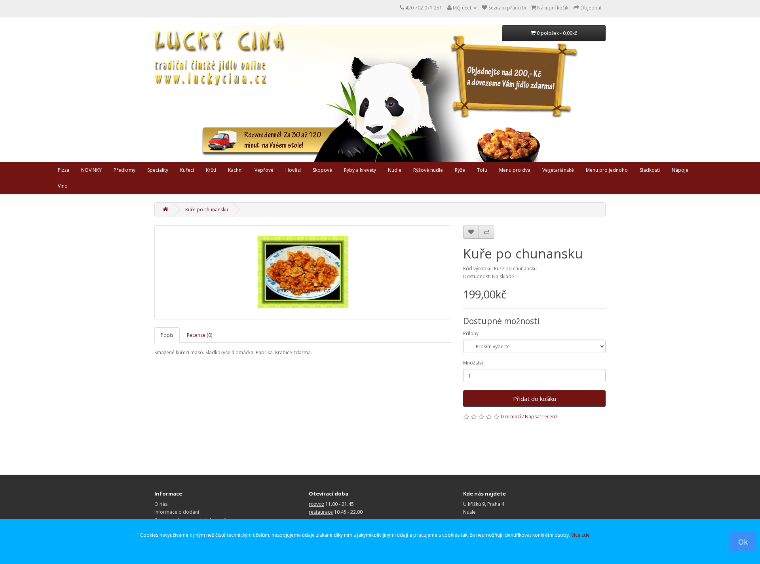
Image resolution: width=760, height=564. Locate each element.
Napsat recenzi (542, 416)
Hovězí (293, 170)
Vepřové (264, 170)
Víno (63, 185)
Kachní (235, 170)
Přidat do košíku (534, 399)
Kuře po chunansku (206, 209)
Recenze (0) (199, 335)
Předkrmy (124, 170)
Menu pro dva (514, 170)
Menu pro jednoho (607, 170)
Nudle (394, 170)
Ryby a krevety (360, 170)
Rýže (460, 170)
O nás (160, 504)
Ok (743, 542)
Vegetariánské (558, 170)
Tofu (482, 170)
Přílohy (471, 333)
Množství (473, 362)
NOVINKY (91, 170)
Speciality (157, 170)
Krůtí (211, 170)
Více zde (580, 535)
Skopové (322, 170)
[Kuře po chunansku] (302, 272)
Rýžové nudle (428, 170)
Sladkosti (650, 170)
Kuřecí (187, 170)
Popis (167, 335)
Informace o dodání (176, 512)
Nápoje (680, 170)
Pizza (63, 170)
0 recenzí (511, 416)
